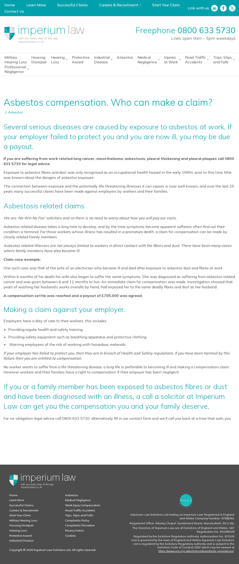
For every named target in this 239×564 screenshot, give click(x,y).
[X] (232, 8)
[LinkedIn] (214, 8)
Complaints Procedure (80, 525)
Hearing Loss (18, 530)
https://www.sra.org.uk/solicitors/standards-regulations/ (196, 551)
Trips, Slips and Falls (79, 515)
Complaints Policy (77, 520)
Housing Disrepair (39, 59)
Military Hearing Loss (15, 59)
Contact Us (14, 11)
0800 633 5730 (206, 30)
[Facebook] (223, 8)
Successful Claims (72, 5)
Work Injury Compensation (82, 505)
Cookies (70, 535)
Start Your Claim (166, 5)
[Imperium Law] (44, 34)
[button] (140, 5)
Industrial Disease (21, 540)
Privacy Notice (74, 530)
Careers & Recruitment (23, 510)
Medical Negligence (78, 500)
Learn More (36, 5)
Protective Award (81, 59)
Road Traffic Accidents (80, 510)
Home (9, 5)
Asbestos (125, 57)
